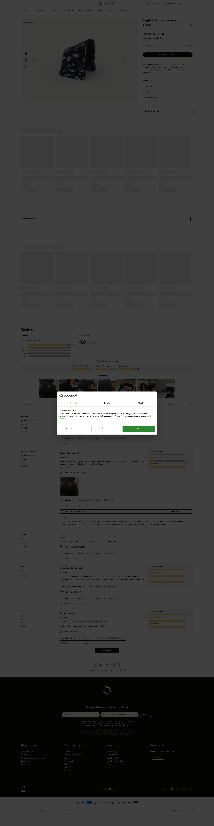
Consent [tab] (73, 403)
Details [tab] (107, 403)
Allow (139, 429)
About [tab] (140, 403)
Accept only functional (75, 429)
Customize (105, 429)
